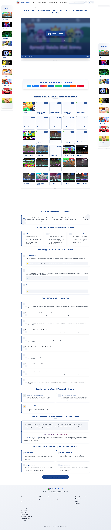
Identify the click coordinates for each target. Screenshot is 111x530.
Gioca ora (59, 499)
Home (34, 2)
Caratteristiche (60, 503)
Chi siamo (59, 508)
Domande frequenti (61, 506)
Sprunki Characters (53, 2)
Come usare (59, 501)
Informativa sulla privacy (44, 501)
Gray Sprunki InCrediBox (25, 518)
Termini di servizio (42, 503)
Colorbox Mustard (24, 514)
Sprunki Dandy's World (25, 508)
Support (40, 499)
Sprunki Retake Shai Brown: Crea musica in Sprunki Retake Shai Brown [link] (48, 7)
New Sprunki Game (30, 7)
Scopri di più (23, 512)
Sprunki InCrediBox (24, 501)
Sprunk (76, 501)
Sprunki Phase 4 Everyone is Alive (31, 437)
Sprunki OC (23, 520)
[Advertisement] (7, 128)
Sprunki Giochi (63, 2)
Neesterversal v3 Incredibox (26, 516)
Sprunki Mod (77, 503)
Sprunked (23, 506)
